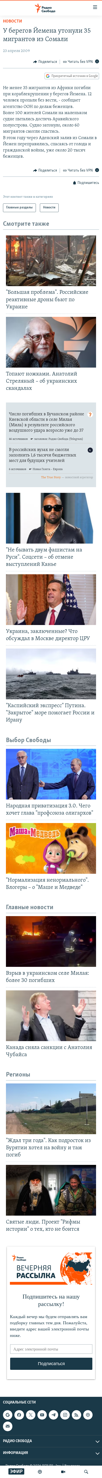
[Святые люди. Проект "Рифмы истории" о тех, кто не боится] (51, 1190)
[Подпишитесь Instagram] (65, 1415)
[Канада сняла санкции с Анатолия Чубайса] (51, 1015)
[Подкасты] (88, 1415)
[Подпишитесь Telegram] (53, 1415)
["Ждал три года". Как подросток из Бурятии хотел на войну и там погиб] (51, 1108)
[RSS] (76, 1415)
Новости (12, 21)
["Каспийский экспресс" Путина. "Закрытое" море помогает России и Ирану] (51, 674)
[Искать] (86, 1472)
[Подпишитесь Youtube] (42, 1415)
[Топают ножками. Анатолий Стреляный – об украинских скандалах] (51, 342)
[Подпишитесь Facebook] (19, 1415)
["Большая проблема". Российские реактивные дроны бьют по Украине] (51, 260)
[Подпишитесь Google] (7, 1415)
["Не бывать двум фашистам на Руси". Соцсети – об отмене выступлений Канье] (51, 518)
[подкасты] (39, 1472)
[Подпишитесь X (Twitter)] (30, 1415)
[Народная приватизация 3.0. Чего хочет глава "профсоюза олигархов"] (51, 774)
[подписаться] (7, 1426)
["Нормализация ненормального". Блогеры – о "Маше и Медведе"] (51, 848)
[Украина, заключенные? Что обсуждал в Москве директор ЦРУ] (51, 599)
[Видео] (63, 1472)
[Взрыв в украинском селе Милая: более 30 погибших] (51, 941)
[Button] (45, 62)
